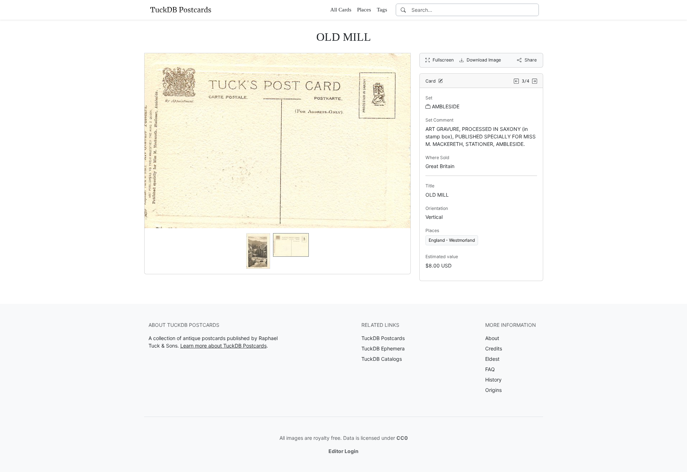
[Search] (403, 10)
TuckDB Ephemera (383, 348)
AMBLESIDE (445, 106)
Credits (493, 348)
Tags (382, 10)
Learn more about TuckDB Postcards (223, 346)
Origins (493, 390)
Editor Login (343, 451)
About (492, 338)
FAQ (490, 369)
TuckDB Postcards (383, 338)
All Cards (340, 10)
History (493, 380)
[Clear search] (534, 10)
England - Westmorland (452, 240)
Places (364, 10)
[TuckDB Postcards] (180, 9)
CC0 (402, 438)
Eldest (492, 359)
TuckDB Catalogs (381, 359)
